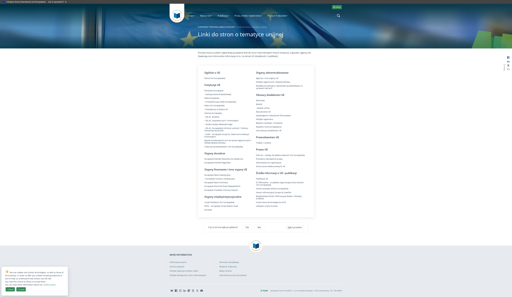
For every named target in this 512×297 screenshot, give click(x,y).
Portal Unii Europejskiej (214, 78)
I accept (21, 289)
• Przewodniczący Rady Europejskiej (220, 102)
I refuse (10, 289)
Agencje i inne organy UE (267, 78)
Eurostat (208, 210)
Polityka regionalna (264, 119)
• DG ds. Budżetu (211, 117)
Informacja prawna (178, 262)
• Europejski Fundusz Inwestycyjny (219, 179)
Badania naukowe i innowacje (269, 123)
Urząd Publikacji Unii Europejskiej (219, 202)
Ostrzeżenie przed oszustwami (233, 275)
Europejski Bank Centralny (216, 182)
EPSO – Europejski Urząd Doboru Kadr (221, 206)
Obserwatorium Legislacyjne (268, 162)
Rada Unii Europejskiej (214, 105)
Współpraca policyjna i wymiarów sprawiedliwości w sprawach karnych (279, 87)
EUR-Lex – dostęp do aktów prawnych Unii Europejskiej (280, 155)
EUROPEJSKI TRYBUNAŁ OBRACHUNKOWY (216, 27)
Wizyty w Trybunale (228, 266)
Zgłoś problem (295, 227)
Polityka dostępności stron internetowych (188, 275)
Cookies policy (49, 284)
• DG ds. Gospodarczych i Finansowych (221, 120)
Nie (259, 227)
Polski (338, 7)
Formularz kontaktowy (229, 262)
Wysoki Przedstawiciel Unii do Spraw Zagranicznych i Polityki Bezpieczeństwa (227, 141)
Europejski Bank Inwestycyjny (217, 175)
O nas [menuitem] (190, 15)
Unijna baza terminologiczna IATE (271, 202)
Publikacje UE (262, 179)
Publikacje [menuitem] (223, 15)
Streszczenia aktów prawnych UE (270, 166)
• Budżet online (263, 108)
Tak (247, 227)
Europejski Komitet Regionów (217, 162)
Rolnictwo (260, 100)
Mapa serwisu (225, 271)
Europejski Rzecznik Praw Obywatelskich (222, 186)
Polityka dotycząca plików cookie (184, 271)
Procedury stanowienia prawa (269, 159)
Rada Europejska (211, 98)
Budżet (259, 104)
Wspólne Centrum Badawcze (269, 127)
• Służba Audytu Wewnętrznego (218, 124)
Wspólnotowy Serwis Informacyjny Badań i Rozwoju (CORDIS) (279, 197)
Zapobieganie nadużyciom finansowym (273, 115)
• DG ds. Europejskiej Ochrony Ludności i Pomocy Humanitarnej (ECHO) (226, 129)
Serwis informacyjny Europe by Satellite (273, 192)
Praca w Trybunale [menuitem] (276, 15)
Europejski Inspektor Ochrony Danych (221, 190)
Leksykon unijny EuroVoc (267, 206)
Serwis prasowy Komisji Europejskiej (272, 188)
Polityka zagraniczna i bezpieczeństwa (273, 82)
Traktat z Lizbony (263, 143)
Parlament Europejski (213, 90)
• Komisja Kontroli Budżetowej (217, 94)
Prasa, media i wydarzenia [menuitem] (248, 15)
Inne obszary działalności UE (268, 130)
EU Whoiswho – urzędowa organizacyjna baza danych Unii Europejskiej (280, 183)
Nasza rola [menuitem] (205, 15)
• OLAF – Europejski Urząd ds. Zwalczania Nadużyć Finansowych (226, 135)
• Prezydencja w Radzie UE (216, 109)
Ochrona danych (177, 266)
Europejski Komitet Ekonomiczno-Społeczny (223, 159)
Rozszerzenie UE (263, 112)
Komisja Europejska (213, 113)
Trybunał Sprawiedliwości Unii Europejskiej (223, 147)
